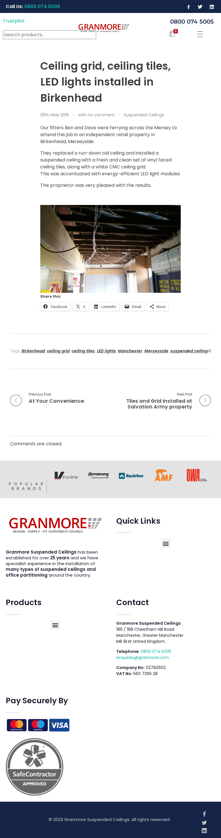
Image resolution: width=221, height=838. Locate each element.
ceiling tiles (83, 351)
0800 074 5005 (156, 651)
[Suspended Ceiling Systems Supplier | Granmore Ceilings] (110, 27)
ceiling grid (58, 351)
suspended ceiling (189, 351)
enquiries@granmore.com (142, 657)
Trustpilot (14, 21)
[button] (166, 543)
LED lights (106, 351)
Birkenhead (33, 351)
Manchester (130, 351)
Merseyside (156, 351)
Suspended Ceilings (144, 115)
